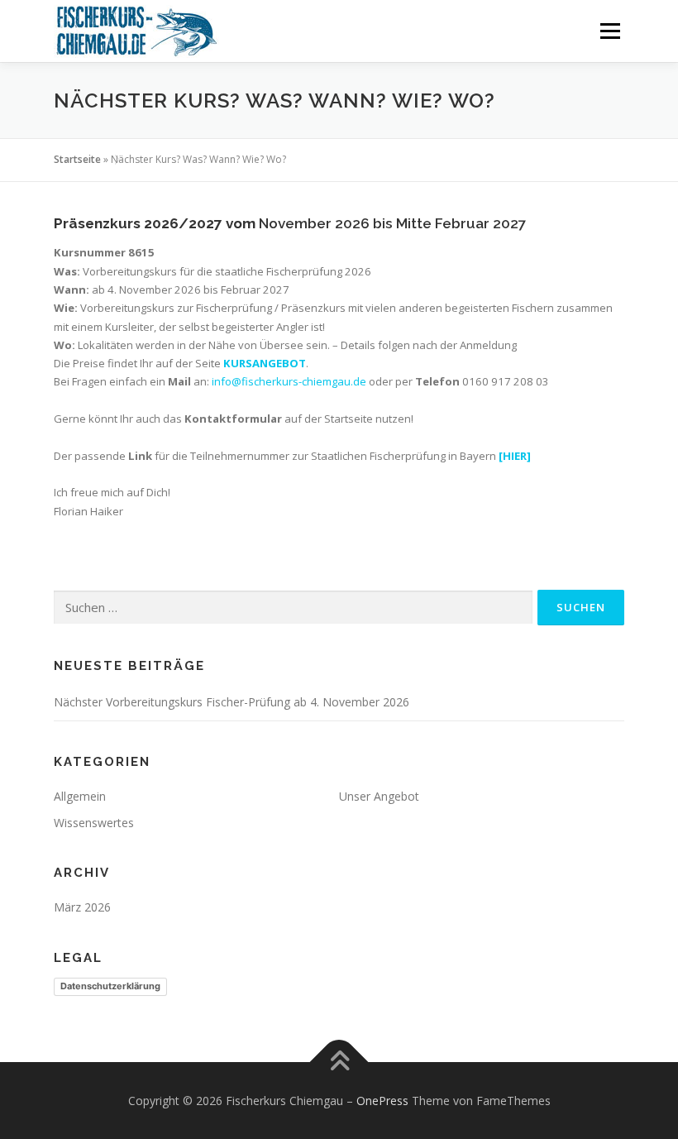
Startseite (77, 159)
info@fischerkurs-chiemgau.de (289, 381)
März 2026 (82, 907)
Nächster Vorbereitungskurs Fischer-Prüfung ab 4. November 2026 (231, 702)
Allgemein (80, 796)
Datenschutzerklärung (110, 986)
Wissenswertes (94, 822)
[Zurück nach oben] (339, 1061)
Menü (609, 30)
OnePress (382, 1100)
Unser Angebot (379, 796)
